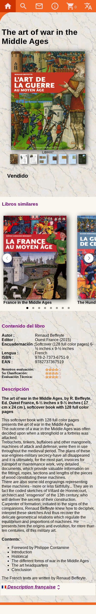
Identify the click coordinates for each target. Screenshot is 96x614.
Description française (34, 587)
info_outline (55, 6)
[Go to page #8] (69, 308)
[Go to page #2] (33, 308)
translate (88, 6)
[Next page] (89, 258)
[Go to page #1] (27, 308)
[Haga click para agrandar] (48, 148)
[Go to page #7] (63, 308)
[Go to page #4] (45, 308)
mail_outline (39, 6)
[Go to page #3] (39, 308)
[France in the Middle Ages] (34, 298)
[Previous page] (7, 258)
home (8, 6)
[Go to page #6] (57, 308)
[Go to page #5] (51, 308)
